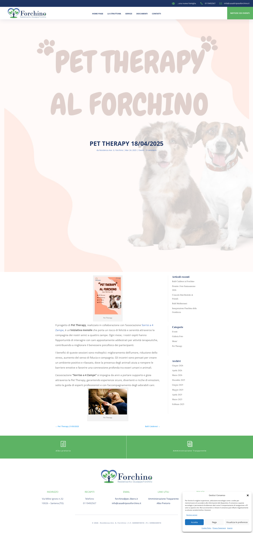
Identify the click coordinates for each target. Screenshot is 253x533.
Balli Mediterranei (179, 303)
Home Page (97, 13)
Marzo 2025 (177, 399)
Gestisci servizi (191, 515)
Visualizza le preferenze (237, 522)
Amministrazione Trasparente (189, 450)
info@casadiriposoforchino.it (236, 3)
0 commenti (151, 150)
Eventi (141, 150)
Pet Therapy (177, 346)
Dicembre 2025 (178, 380)
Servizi (128, 13)
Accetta (194, 522)
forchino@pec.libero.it (126, 498)
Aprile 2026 (177, 370)
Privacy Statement (219, 528)
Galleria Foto (177, 336)
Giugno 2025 (177, 384)
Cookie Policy (206, 528)
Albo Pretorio (163, 503)
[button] (247, 495)
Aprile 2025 (177, 394)
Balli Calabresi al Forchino (183, 281)
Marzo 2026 (177, 375)
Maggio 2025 (177, 389)
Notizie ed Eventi (240, 13)
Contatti (156, 13)
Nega (214, 522)
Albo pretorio (63, 450)
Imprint (229, 528)
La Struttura (114, 13)
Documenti (142, 13)
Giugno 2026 (177, 365)
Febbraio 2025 (178, 404)
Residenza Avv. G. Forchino (111, 150)
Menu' (174, 341)
